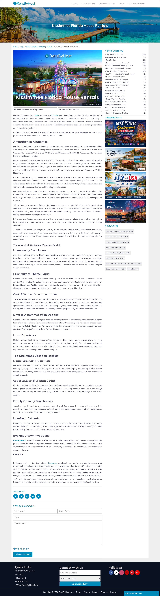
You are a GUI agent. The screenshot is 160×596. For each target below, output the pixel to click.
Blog (21, 47)
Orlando (55, 115)
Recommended (88, 4)
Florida (36, 115)
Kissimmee (52, 463)
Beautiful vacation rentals (116, 57)
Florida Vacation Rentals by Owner (38, 47)
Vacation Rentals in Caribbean (117, 82)
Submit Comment (23, 554)
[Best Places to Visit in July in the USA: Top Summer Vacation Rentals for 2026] (125, 185)
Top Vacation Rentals (114, 55)
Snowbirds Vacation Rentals (117, 113)
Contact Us (21, 581)
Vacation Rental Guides (115, 93)
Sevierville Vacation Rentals (116, 102)
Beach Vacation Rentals (115, 91)
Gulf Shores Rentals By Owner (117, 85)
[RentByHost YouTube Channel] (137, 572)
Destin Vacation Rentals (115, 99)
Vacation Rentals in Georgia (117, 80)
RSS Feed (21, 577)
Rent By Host (111, 60)
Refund (95, 592)
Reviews (113, 592)
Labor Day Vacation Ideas (116, 107)
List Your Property (136, 4)
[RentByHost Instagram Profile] (121, 572)
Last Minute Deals (25, 570)
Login (121, 4)
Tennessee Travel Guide (115, 96)
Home (74, 4)
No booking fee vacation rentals (118, 63)
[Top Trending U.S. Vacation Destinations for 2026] (125, 159)
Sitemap (104, 592)
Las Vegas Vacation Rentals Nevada (120, 74)
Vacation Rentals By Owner (116, 71)
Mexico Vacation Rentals (115, 77)
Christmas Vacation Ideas (116, 104)
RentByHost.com (66, 592)
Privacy (87, 592)
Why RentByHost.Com (27, 585)
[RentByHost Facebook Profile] (111, 572)
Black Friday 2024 (113, 88)
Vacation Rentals (107, 4)
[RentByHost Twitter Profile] (116, 572)
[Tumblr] (127, 572)
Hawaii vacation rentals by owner (119, 68)
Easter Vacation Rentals (115, 110)
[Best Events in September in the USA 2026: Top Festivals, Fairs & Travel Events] (125, 133)
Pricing (19, 574)
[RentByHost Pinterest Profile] (132, 572)
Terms (78, 592)
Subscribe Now (80, 583)
